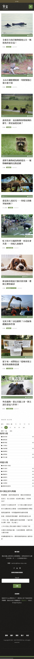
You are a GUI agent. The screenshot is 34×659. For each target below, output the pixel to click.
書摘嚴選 (4, 451)
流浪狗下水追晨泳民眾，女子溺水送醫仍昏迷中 (16, 505)
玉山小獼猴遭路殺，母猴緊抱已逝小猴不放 (16, 81)
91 (15, 424)
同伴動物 (5, 471)
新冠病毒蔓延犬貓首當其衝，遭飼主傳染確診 (16, 282)
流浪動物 (5, 480)
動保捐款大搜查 (6, 465)
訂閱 (17, 586)
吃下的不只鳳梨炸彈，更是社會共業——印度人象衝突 (16, 242)
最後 (11, 431)
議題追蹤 (4, 439)
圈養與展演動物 (7, 486)
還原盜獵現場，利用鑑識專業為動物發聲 (14, 512)
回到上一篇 (9, 424)
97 (10, 427)
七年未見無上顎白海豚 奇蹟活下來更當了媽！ (16, 526)
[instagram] (20, 568)
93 (24, 424)
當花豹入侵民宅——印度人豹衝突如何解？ (16, 202)
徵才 (22, 635)
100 (24, 427)
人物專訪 (4, 445)
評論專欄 (5, 448)
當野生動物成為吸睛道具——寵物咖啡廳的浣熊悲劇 (16, 162)
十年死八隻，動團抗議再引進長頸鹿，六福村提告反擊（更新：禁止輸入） (16, 521)
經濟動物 (5, 477)
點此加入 (24, 600)
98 (14, 427)
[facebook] (14, 568)
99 (19, 427)
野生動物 (5, 468)
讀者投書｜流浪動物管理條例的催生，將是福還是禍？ (16, 122)
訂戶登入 (17, 1)
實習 (17, 635)
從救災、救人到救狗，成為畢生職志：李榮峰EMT (16, 500)
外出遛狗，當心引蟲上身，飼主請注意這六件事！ (16, 403)
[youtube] (17, 568)
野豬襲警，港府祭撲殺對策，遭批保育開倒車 (16, 495)
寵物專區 (5, 442)
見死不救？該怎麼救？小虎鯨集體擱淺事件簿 (16, 323)
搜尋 (6, 635)
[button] (17, 437)
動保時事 (5, 436)
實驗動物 (5, 474)
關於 (11, 635)
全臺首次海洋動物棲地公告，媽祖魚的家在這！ (16, 41)
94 (29, 424)
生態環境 (5, 483)
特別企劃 (5, 457)
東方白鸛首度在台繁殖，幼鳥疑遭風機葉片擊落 (16, 509)
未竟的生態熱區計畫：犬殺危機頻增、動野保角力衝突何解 (16, 531)
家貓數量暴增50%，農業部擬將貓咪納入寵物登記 (16, 537)
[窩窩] (5, 7)
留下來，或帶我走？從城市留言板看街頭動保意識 (16, 363)
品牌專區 (5, 454)
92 (20, 424)
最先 (2, 424)
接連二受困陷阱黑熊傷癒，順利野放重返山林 (16, 516)
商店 (27, 635)
